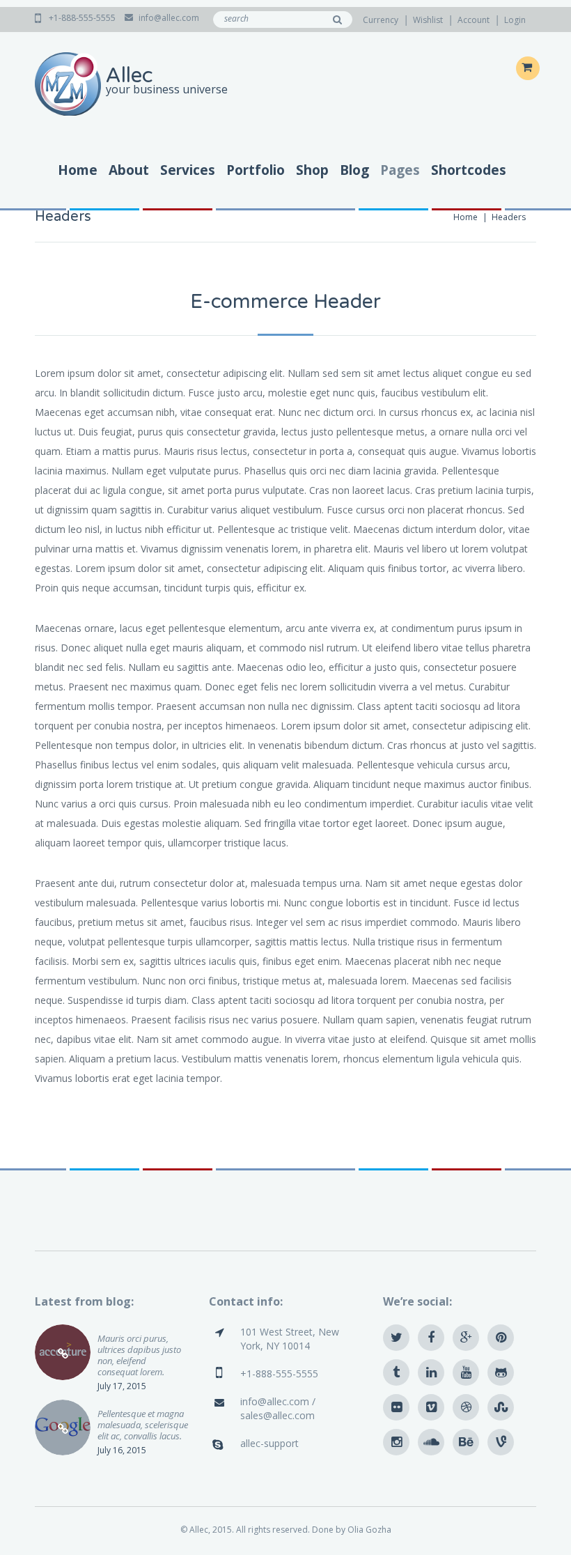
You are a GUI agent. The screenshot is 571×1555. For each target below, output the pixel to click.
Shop (312, 170)
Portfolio (255, 170)
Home (77, 170)
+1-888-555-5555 (83, 18)
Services (187, 170)
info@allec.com (169, 18)
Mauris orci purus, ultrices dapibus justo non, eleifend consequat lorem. (139, 1354)
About (129, 170)
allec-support (269, 1443)
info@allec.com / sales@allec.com (277, 1408)
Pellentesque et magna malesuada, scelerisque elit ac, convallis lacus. (142, 1424)
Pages (400, 170)
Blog (354, 170)
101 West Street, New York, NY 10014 (289, 1338)
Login (515, 20)
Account (473, 20)
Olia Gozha (369, 1529)
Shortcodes (468, 170)
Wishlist (428, 20)
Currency (380, 20)
